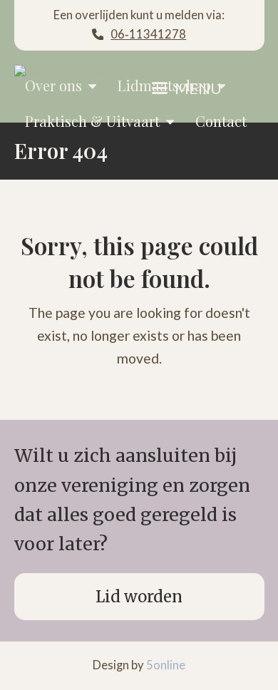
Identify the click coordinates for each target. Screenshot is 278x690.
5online (165, 665)
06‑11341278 (148, 34)
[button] (187, 88)
